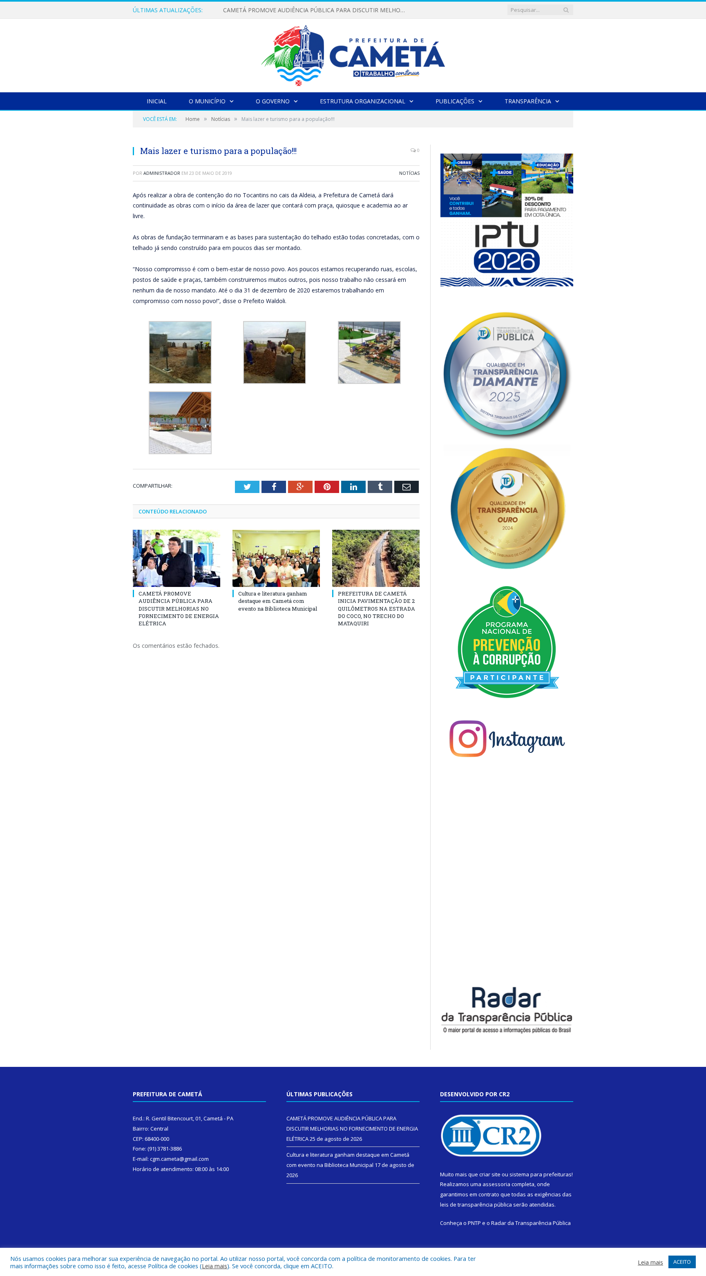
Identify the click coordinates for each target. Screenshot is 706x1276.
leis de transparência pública (476, 1204)
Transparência (528, 101)
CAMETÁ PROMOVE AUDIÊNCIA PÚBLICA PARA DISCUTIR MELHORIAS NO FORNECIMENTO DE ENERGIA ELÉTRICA (179, 608)
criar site (489, 1174)
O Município (207, 101)
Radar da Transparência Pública (531, 1223)
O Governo (273, 101)
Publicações (455, 101)
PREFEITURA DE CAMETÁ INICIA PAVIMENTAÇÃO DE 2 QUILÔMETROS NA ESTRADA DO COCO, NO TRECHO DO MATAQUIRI (376, 608)
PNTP (474, 1223)
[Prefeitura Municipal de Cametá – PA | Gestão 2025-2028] (353, 53)
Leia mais (214, 1265)
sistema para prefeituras (540, 1174)
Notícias (409, 173)
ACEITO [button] (682, 1261)
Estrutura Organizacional (362, 101)
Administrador (161, 173)
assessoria (496, 1184)
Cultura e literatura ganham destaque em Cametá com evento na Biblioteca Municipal (317, 10)
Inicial (157, 101)
